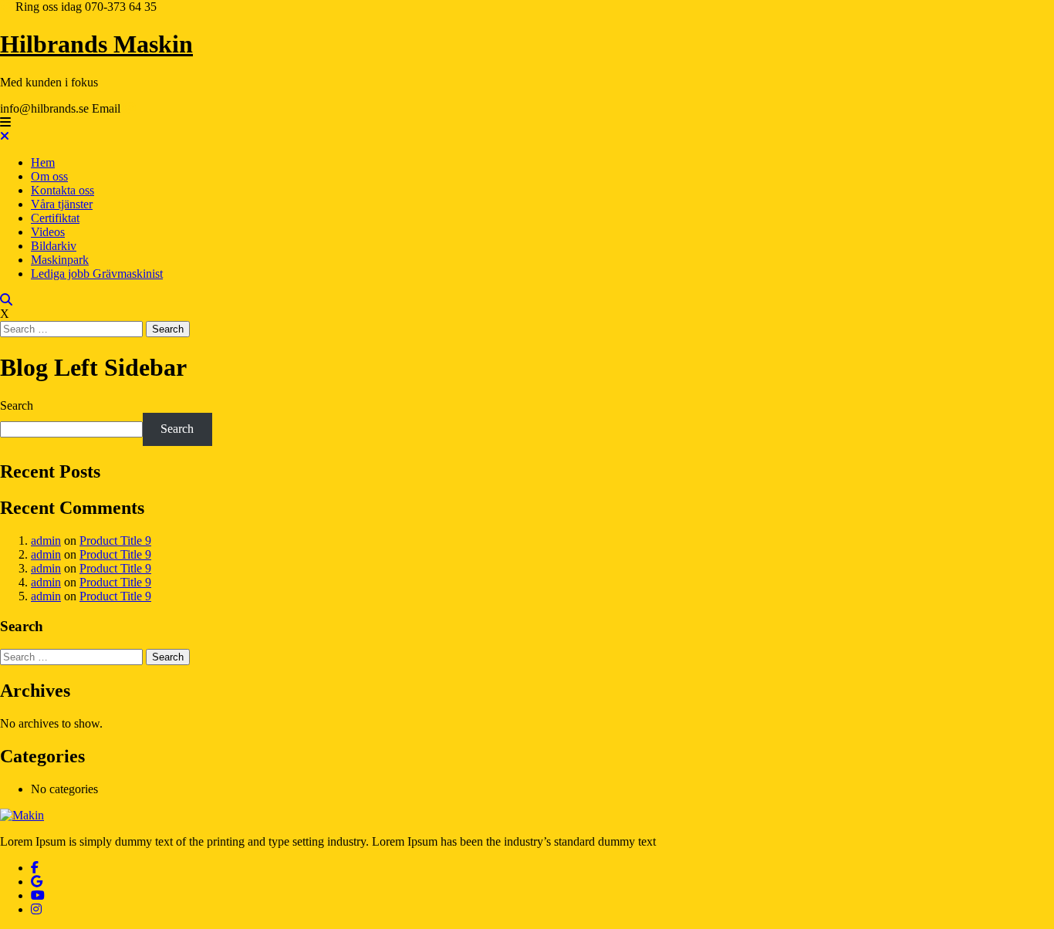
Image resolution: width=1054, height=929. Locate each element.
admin (46, 540)
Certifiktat (55, 218)
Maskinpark (60, 259)
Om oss (49, 176)
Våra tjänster (62, 204)
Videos (48, 231)
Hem (43, 162)
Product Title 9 (115, 540)
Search (16, 405)
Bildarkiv (53, 245)
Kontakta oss (62, 190)
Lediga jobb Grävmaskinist (97, 273)
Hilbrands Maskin (96, 44)
